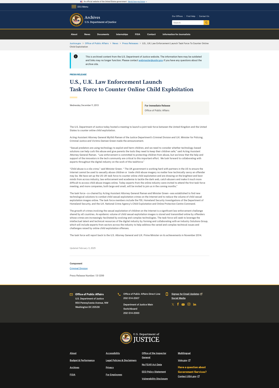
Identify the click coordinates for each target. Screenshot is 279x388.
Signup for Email (185, 294)
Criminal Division (79, 268)
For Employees (114, 374)
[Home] (93, 25)
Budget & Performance (82, 360)
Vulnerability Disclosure (155, 378)
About (73, 353)
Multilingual (184, 353)
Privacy (110, 367)
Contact (187, 376)
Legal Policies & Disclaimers (121, 360)
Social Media (178, 298)
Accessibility (113, 353)
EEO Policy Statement (154, 371)
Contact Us (204, 16)
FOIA (72, 374)
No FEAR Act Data (152, 364)
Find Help (190, 16)
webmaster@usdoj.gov (151, 60)
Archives (74, 367)
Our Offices (177, 16)
